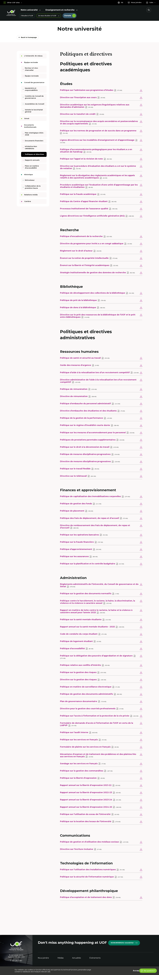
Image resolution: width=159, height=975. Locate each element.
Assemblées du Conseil (34, 104)
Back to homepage (29, 37)
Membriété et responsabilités (31, 89)
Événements (94, 958)
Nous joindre (43, 958)
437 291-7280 (17, 961)
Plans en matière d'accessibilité (32, 167)
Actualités (76, 958)
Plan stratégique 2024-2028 (34, 134)
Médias (60, 958)
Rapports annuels (32, 160)
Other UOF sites (13, 3)
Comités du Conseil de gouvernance (34, 97)
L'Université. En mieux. (33, 56)
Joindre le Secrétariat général (34, 111)
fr (122, 3)
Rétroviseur (30, 180)
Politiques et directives (34, 154)
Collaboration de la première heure (32, 187)
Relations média (31, 195)
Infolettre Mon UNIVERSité (31, 147)
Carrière (27, 201)
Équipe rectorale (32, 76)
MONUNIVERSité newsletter (122, 943)
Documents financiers (34, 141)
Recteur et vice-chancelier (31, 69)
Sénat (26, 118)
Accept (136, 971)
